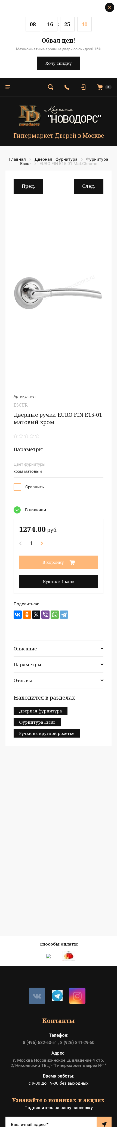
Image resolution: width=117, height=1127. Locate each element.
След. (88, 186)
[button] (50, 87)
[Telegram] (64, 615)
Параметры (27, 664)
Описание (25, 648)
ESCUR (20, 405)
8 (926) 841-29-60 (77, 1042)
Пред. (28, 186)
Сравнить (34, 487)
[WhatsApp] (55, 615)
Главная (17, 159)
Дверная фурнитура (56, 159)
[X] (36, 615)
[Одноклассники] (27, 615)
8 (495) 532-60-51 (40, 1042)
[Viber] (45, 615)
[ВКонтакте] (18, 615)
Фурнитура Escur (37, 722)
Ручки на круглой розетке (46, 733)
